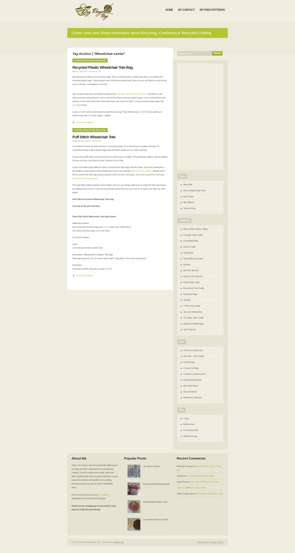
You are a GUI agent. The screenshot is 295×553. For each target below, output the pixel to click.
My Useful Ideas (190, 386)
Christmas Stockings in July (210, 493)
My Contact (188, 196)
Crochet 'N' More (191, 368)
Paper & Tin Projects (192, 276)
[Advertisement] (147, 42)
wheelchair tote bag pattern (85, 178)
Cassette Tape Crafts (193, 235)
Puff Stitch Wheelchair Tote (93, 137)
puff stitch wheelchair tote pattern (131, 94)
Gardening (188, 253)
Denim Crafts (189, 247)
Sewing (186, 300)
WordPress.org (190, 436)
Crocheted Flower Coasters (155, 519)
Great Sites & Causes (193, 258)
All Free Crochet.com (193, 350)
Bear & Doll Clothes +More (195, 229)
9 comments (95, 141)
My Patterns (188, 202)
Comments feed (190, 430)
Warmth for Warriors (192, 397)
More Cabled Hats (197, 488)
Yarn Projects (189, 329)
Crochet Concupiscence (194, 374)
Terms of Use (189, 208)
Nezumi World (189, 392)
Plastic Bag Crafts (98, 60)
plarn (74, 105)
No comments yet (93, 71)
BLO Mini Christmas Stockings (205, 482)
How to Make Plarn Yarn (194, 190)
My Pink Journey (191, 270)
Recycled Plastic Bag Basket (156, 484)
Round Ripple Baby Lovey (155, 502)
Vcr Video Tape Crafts (193, 318)
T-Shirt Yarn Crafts (191, 306)
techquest (181, 488)
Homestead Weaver (192, 380)
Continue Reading (84, 122)
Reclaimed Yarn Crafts (193, 288)
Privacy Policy (216, 542)
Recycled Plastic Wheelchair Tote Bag (102, 67)
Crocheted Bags (81, 60)
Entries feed (188, 424)
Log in (186, 418)
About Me (187, 184)
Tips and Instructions (192, 312)
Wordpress (119, 542)
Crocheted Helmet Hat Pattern (201, 476)
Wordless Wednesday (193, 324)
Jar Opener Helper (151, 466)
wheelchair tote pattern (141, 171)
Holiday (187, 264)
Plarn (105, 227)
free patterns (104, 495)
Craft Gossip (189, 362)
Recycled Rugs (190, 294)
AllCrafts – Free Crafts (193, 356)
